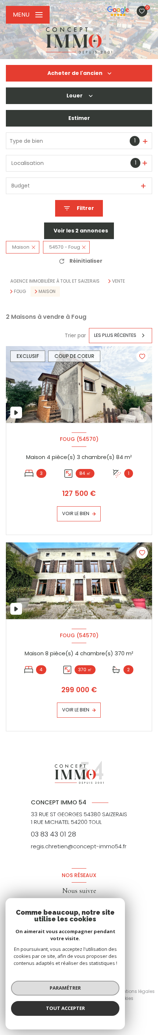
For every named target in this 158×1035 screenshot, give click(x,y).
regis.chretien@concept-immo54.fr (78, 846)
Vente (118, 281)
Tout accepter (65, 1008)
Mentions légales (136, 991)
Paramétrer (65, 987)
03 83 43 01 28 (53, 834)
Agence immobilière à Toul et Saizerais (55, 281)
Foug (20, 291)
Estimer (79, 118)
